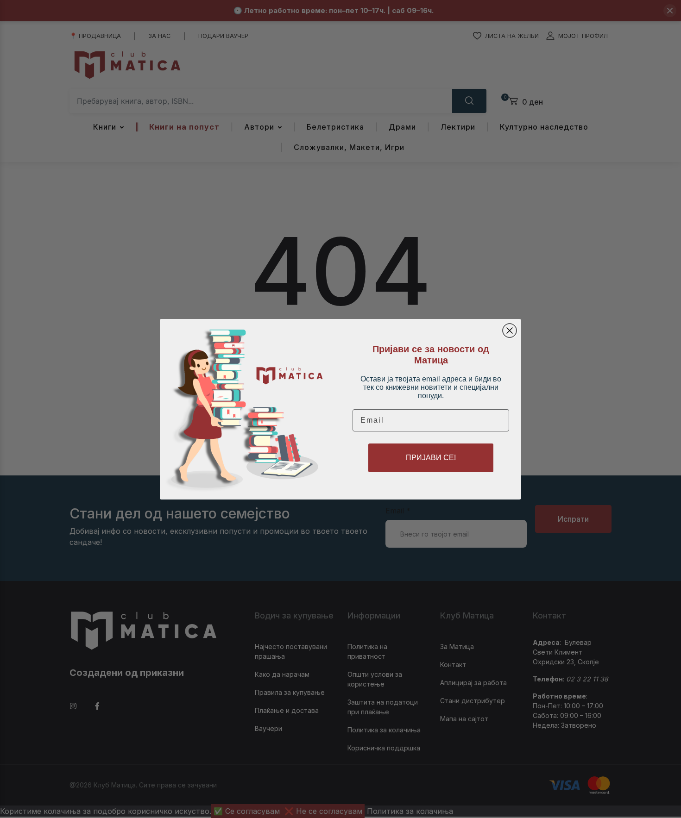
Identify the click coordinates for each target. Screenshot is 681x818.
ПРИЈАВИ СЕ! (431, 458)
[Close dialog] (510, 330)
